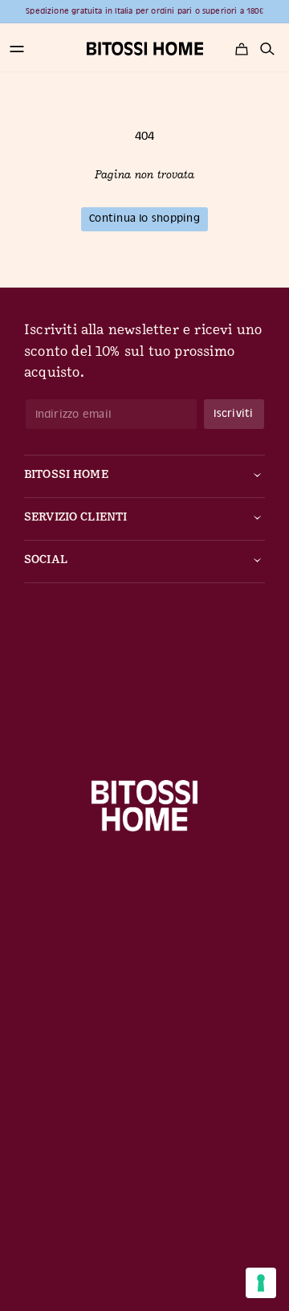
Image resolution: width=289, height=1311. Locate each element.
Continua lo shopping (144, 218)
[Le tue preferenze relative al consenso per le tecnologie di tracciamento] (261, 1283)
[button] (17, 49)
